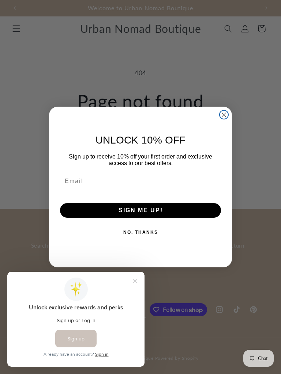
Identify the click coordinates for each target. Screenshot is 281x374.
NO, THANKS (140, 232)
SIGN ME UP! (141, 210)
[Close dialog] (224, 114)
